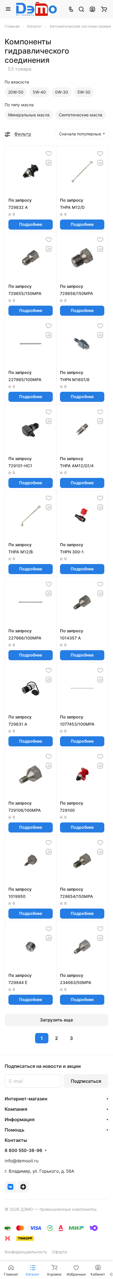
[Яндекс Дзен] (23, 1187)
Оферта (59, 1251)
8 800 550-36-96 (23, 1150)
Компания (16, 1109)
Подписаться (86, 1081)
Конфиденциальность (26, 1251)
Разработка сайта (22, 1215)
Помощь (14, 1130)
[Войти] (92, 9)
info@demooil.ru (22, 1160)
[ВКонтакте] (10, 1187)
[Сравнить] (49, 163)
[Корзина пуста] (104, 9)
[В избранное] (49, 153)
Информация (19, 1119)
